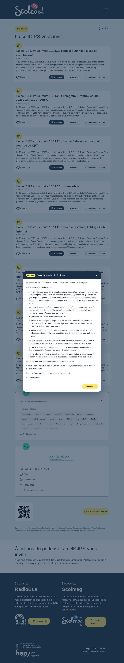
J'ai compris (90, 386)
